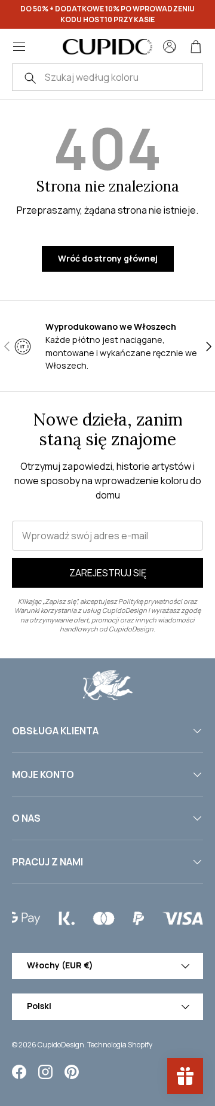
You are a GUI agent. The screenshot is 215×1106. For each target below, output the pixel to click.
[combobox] (107, 77)
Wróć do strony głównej (108, 258)
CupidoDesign (61, 1045)
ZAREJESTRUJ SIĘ (107, 572)
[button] (196, 47)
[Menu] (19, 47)
